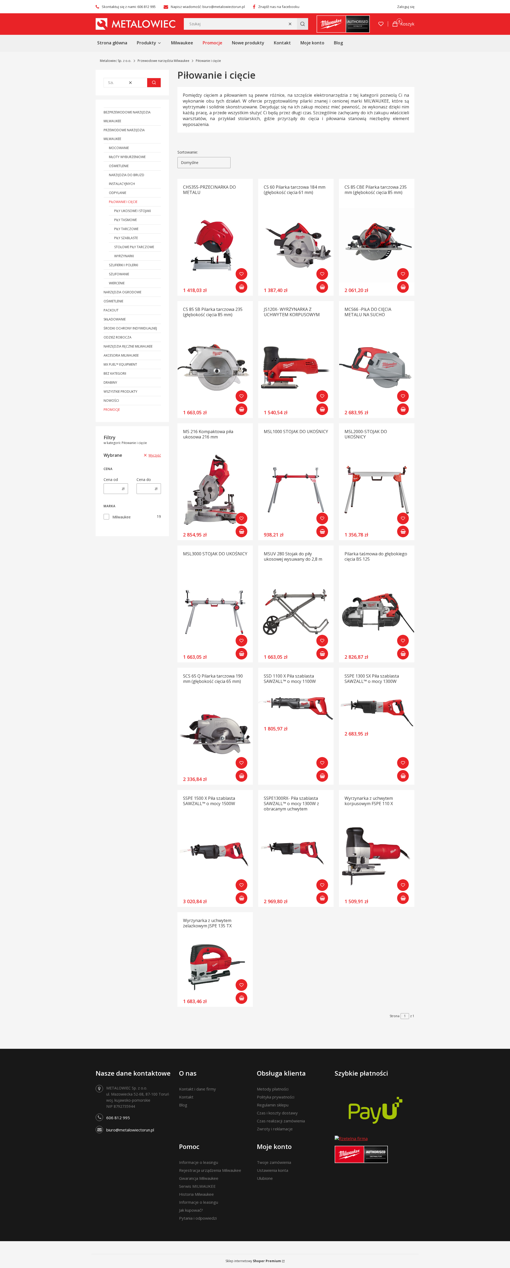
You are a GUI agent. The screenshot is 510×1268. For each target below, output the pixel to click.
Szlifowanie (119, 274)
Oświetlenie (119, 166)
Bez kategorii (115, 373)
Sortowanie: (187, 152)
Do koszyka (241, 287)
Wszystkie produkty (120, 391)
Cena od (111, 479)
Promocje (112, 409)
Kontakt (186, 1097)
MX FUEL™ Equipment (120, 364)
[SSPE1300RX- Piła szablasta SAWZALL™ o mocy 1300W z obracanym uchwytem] (295, 856)
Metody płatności (272, 1089)
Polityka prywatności (275, 1097)
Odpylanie (117, 193)
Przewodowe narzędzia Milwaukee (163, 60)
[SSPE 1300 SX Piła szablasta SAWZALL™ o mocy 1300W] (376, 711)
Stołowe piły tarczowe (134, 247)
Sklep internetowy (253, 1261)
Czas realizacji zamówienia (281, 1120)
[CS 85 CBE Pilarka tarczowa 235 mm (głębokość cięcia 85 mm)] (376, 245)
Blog (183, 1105)
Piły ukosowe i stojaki (132, 211)
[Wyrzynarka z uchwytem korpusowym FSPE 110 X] (376, 856)
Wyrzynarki (124, 256)
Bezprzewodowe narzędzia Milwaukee (127, 116)
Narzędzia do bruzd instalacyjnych (126, 179)
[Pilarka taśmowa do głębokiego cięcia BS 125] (376, 611)
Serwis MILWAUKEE (197, 1186)
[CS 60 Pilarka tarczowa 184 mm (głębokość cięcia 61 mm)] (295, 245)
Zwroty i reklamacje (275, 1128)
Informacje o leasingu (198, 1162)
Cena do (144, 479)
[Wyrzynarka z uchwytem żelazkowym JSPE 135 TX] (215, 967)
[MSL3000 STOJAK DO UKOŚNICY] (215, 611)
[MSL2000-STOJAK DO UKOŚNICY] (376, 489)
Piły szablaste (126, 238)
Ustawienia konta (272, 1170)
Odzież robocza (117, 337)
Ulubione (265, 1178)
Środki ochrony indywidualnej (130, 328)
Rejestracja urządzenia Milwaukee (210, 1170)
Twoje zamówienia (274, 1162)
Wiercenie (117, 283)
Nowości (111, 400)
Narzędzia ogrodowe (122, 292)
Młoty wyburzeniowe (127, 157)
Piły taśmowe (125, 220)
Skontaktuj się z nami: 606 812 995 (129, 6)
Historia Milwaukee (196, 1194)
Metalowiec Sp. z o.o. (115, 60)
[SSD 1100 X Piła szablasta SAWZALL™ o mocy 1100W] (295, 709)
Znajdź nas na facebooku (278, 6)
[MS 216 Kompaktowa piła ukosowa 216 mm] (215, 489)
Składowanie (115, 319)
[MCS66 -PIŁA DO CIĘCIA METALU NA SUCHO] (376, 367)
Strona (395, 1016)
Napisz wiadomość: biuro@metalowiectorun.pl (208, 6)
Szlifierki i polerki (123, 265)
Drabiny (110, 382)
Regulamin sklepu (272, 1105)
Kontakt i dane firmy (197, 1089)
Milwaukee (121, 516)
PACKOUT (111, 310)
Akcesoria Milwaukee (121, 355)
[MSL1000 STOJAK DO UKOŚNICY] (295, 489)
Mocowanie (119, 148)
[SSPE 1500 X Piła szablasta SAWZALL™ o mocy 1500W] (215, 856)
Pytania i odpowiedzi (198, 1218)
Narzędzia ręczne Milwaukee (128, 346)
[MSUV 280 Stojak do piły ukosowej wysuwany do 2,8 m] (295, 611)
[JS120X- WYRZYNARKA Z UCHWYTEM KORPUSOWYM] (295, 367)
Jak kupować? (191, 1210)
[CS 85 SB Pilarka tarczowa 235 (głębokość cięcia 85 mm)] (215, 367)
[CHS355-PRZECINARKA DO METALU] (215, 245)
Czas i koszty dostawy (277, 1112)
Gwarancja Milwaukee (198, 1178)
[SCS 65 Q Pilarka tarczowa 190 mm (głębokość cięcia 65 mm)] (215, 734)
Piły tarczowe (126, 229)
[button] (302, 24)
